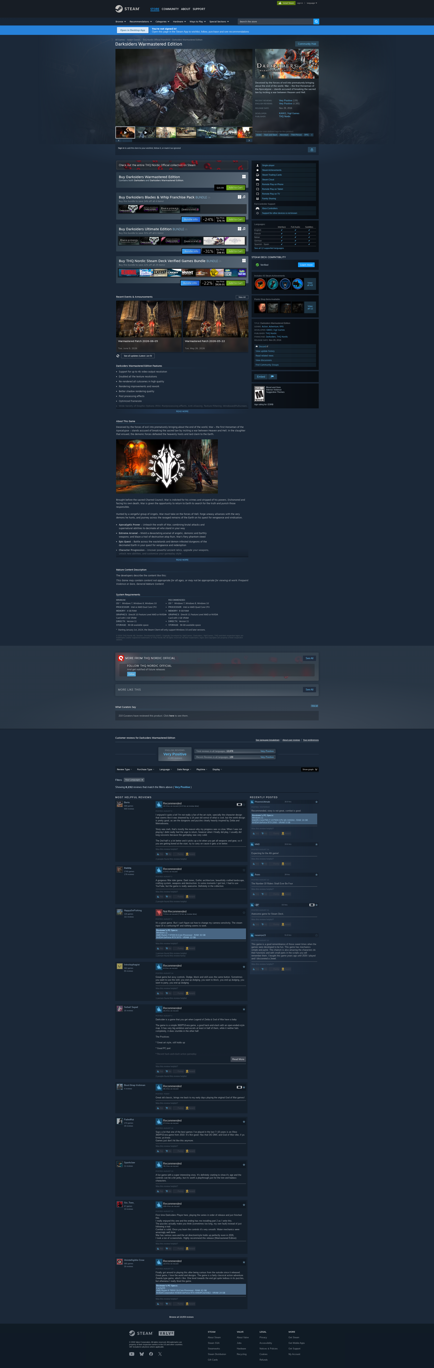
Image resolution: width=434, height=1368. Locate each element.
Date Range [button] (183, 769)
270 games (128, 1123)
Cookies (264, 1354)
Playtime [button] (200, 769)
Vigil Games (293, 113)
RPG (306, 135)
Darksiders (271, 336)
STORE (154, 9)
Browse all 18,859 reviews (181, 1317)
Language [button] (165, 769)
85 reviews (128, 971)
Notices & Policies (269, 1348)
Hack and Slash (270, 135)
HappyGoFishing (133, 910)
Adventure (284, 135)
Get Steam (294, 1337)
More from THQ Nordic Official (150, 658)
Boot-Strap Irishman (134, 1085)
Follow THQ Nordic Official (149, 665)
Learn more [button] (306, 264)
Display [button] (216, 769)
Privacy (263, 1337)
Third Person (296, 135)
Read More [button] (238, 1059)
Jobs (239, 1343)
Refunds (264, 1360)
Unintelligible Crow (134, 1260)
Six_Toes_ (129, 1202)
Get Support (294, 1348)
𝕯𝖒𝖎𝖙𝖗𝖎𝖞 (127, 868)
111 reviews (129, 917)
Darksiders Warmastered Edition (166, 180)
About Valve (243, 1337)
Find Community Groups (267, 365)
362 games (128, 968)
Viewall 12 (310, 307)
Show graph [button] (308, 769)
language (311, 3)
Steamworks (214, 1348)
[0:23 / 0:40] (183, 87)
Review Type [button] (123, 769)
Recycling (241, 1354)
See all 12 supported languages (269, 248)
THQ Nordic (285, 116)
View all (314, 706)
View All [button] (242, 297)
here (171, 715)
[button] (121, 21)
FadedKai (129, 1119)
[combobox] (275, 21)
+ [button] (311, 135)
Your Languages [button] (132, 780)
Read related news (264, 355)
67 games (128, 1206)
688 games (128, 806)
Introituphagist (132, 964)
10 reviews (128, 1209)
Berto (127, 802)
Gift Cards (213, 1360)
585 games (128, 1264)
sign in (300, 3)
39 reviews (128, 1126)
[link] (214, 219)
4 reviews (128, 1089)
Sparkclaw (129, 1162)
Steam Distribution (217, 1354)
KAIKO (282, 113)
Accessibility (266, 1343)
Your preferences (311, 740)
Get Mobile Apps (297, 1343)
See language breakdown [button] (268, 740)
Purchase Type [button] (144, 769)
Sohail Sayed (131, 1007)
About (185, 9)
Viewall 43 (310, 283)
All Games (120, 39)
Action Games (133, 39)
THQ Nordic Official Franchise (156, 39)
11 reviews (128, 1166)
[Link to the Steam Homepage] (127, 11)
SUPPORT (199, 9)
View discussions (264, 360)
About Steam (214, 1337)
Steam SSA (214, 1343)
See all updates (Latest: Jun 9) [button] (138, 356)
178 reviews (129, 874)
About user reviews (291, 740)
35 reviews (128, 1011)
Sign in (121, 148)
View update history (265, 351)
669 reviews (129, 809)
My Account (294, 1354)
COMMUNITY (170, 9)
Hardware (241, 1348)
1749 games (129, 871)
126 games (128, 914)
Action (258, 135)
